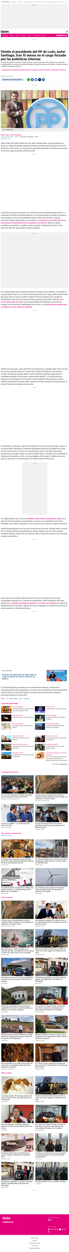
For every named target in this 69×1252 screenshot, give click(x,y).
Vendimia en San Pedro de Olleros (41, 1)
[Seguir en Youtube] (60, 1229)
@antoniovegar (6, 138)
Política (12, 35)
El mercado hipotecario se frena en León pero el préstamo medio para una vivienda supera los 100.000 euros (51, 861)
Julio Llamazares (20, 1)
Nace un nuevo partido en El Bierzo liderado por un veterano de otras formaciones (16, 796)
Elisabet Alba (4, 1040)
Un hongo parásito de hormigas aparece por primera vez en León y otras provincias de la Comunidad (16, 1097)
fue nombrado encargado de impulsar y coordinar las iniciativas (32, 603)
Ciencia (29, 35)
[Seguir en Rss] (48, 1231)
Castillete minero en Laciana (29, 1)
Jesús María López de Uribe (42, 800)
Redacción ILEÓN (39, 829)
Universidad (36, 35)
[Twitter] (39, 79)
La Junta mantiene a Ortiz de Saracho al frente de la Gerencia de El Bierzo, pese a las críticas (16, 1126)
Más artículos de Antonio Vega (11, 833)
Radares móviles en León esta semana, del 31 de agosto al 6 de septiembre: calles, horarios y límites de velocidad (51, 1036)
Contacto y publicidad (34, 1248)
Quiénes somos (34, 1238)
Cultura (17, 35)
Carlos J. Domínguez (15, 135)
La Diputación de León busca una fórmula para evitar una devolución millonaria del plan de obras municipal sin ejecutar (17, 861)
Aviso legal (34, 1245)
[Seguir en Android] (48, 1220)
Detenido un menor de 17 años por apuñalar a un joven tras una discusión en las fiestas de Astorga (17, 979)
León (20, 698)
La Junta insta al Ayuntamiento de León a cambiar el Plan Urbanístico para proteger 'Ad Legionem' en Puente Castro (51, 797)
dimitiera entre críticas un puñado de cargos (45, 518)
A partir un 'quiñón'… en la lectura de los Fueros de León (15, 824)
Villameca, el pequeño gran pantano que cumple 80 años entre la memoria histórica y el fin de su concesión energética (17, 1008)
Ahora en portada (7, 897)
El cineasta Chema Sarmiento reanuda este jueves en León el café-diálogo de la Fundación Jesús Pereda (51, 1065)
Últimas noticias (6, 1073)
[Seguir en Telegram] (55, 1229)
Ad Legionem (13, 1)
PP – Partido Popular (11, 698)
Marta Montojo (5, 954)
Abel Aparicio (4, 1011)
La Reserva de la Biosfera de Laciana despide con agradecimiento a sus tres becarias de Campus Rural (50, 1155)
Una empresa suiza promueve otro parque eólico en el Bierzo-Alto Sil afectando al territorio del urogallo (49, 889)
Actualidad (5, 35)
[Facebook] (32, 79)
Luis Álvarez (38, 1158)
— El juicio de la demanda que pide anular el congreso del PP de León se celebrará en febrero (33, 70)
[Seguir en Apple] (50, 1220)
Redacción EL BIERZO (6, 799)
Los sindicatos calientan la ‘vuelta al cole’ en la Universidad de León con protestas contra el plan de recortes (51, 922)
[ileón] (12, 1218)
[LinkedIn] (43, 79)
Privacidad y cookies (34, 1243)
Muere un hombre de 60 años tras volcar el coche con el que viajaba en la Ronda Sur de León (50, 951)
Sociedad (23, 35)
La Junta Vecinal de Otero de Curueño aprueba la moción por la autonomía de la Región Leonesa (50, 825)
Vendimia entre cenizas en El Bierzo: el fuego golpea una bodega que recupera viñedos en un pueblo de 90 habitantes (16, 1036)
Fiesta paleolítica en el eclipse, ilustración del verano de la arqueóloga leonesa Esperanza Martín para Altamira (17, 1065)
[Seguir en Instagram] (57, 1229)
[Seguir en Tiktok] (62, 1229)
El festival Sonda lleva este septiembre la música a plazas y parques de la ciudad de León (15, 1155)
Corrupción (26, 698)
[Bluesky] (35, 79)
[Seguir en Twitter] (51, 1229)
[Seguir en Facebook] (53, 1229)
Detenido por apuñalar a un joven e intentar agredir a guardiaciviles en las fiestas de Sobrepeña (50, 979)
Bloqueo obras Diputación (53, 1)
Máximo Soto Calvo (6, 827)
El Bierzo (43, 35)
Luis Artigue (38, 1183)
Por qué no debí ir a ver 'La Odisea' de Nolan (50, 1182)
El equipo (34, 1240)
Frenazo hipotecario (62, 1)
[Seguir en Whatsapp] (65, 1229)
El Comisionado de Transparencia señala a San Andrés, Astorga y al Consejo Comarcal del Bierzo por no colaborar (17, 889)
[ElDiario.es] (61, 35)
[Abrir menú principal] (67, 31)
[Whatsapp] (28, 79)
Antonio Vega (5, 135)
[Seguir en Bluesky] (49, 1229)
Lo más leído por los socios (9, 772)
